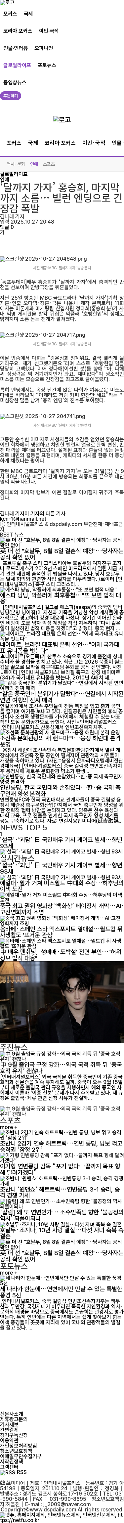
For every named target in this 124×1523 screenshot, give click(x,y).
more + (9, 1127)
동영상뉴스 (14, 82)
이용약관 (9, 1440)
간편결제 (9, 1430)
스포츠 (49, 164)
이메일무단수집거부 (21, 1456)
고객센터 (9, 1467)
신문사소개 (11, 1414)
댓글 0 (7, 227)
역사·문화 (16, 164)
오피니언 (43, 48)
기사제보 (9, 1424)
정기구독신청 (14, 1435)
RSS (22, 1472)
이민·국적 (49, 31)
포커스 (10, 14)
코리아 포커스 (17, 31)
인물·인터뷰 (15, 48)
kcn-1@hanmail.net (23, 519)
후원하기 (10, 95)
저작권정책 (11, 1461)
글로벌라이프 (17, 65)
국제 (28, 14)
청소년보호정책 (16, 1451)
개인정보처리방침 (18, 1446)
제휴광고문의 (14, 1419)
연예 (34, 164)
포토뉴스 (47, 65)
